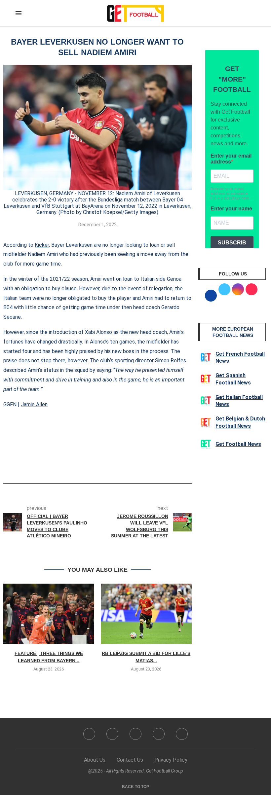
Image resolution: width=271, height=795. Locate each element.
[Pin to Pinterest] (111, 464)
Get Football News (238, 444)
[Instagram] (135, 734)
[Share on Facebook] (87, 464)
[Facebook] (89, 734)
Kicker (42, 245)
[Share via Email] (122, 464)
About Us (94, 760)
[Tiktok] (182, 734)
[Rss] (159, 734)
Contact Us (130, 760)
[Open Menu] (18, 13)
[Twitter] (112, 734)
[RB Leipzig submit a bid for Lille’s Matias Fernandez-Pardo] (146, 614)
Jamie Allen (34, 404)
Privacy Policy (170, 760)
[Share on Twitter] (100, 464)
